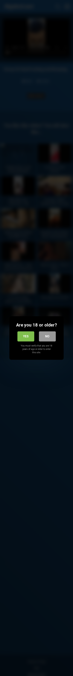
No (47, 336)
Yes (26, 336)
